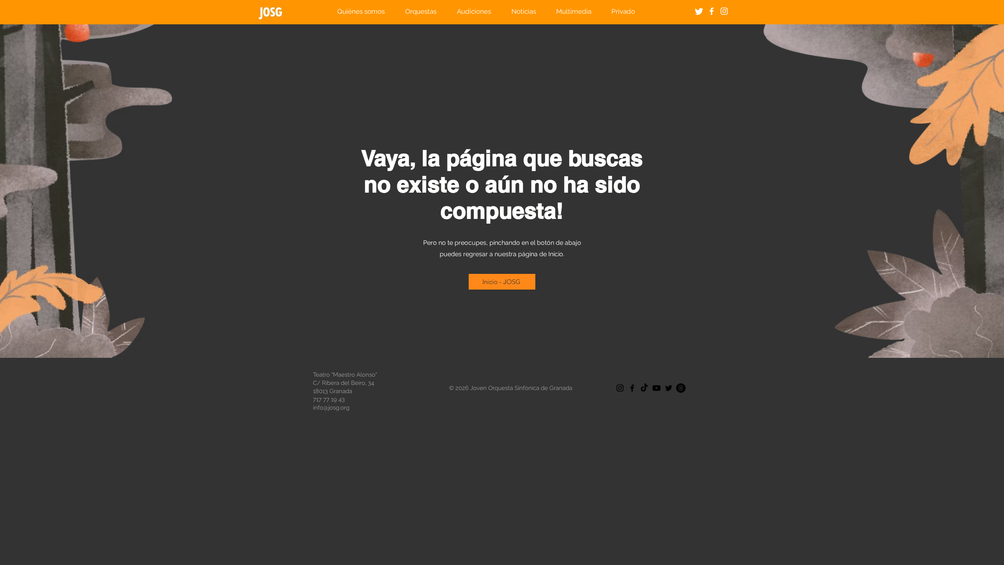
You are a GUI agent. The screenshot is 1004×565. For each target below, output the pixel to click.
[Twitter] (699, 11)
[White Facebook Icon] (712, 11)
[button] (361, 11)
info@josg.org (331, 407)
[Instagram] (620, 388)
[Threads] (681, 388)
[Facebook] (632, 388)
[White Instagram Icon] (724, 11)
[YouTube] (656, 388)
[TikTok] (644, 388)
